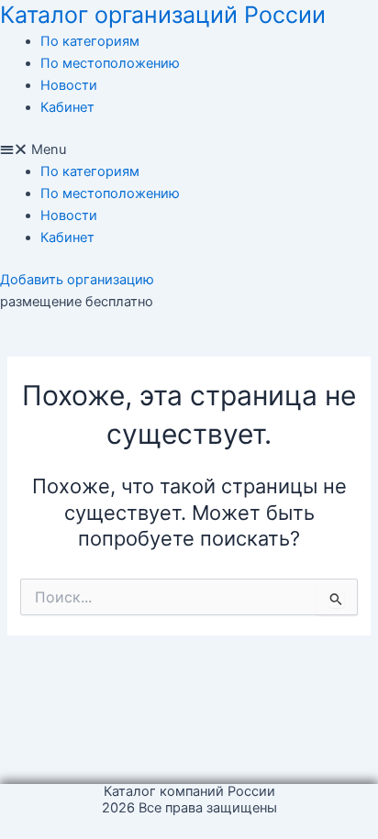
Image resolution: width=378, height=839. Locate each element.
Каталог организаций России (163, 14)
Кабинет (67, 107)
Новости (68, 85)
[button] (189, 149)
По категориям (89, 41)
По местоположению (110, 63)
